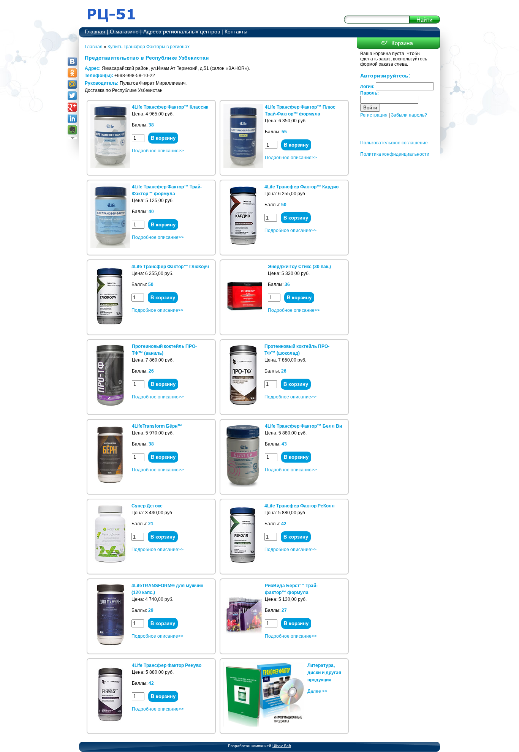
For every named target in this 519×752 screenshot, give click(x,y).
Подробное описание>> (158, 150)
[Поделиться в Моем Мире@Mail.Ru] (72, 84)
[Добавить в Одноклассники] (72, 72)
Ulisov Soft (281, 746)
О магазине (124, 31)
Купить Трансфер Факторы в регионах (149, 46)
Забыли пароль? (409, 115)
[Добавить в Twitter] (72, 95)
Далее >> (317, 691)
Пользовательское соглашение (394, 142)
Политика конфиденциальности (394, 154)
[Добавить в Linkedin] (72, 118)
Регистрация (374, 115)
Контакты (236, 31)
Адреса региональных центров (181, 31)
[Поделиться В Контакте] (72, 61)
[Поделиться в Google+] (72, 107)
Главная (95, 31)
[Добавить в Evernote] (72, 129)
